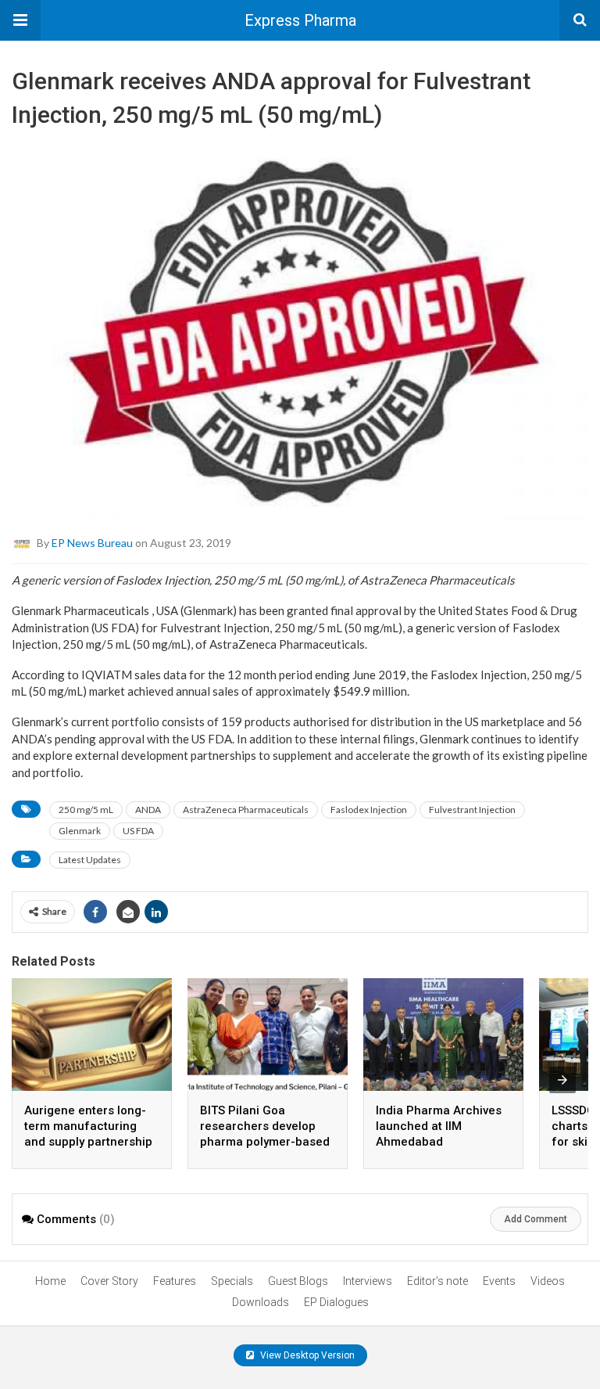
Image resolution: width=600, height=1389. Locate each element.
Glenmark (80, 831)
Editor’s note (437, 1281)
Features (174, 1281)
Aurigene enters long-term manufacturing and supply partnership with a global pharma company (88, 1141)
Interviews (367, 1281)
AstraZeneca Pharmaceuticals (246, 809)
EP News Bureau (92, 542)
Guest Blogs (298, 1281)
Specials (232, 1281)
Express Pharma (300, 20)
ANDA (148, 809)
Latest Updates (90, 859)
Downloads (260, 1302)
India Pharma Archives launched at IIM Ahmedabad (439, 1126)
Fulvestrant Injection (472, 809)
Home (50, 1281)
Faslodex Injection (368, 809)
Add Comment (535, 1219)
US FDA (138, 831)
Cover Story (109, 1281)
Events (499, 1281)
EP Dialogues (336, 1302)
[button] (20, 20)
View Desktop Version (306, 1355)
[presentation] (562, 1080)
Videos (547, 1281)
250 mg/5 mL (86, 809)
